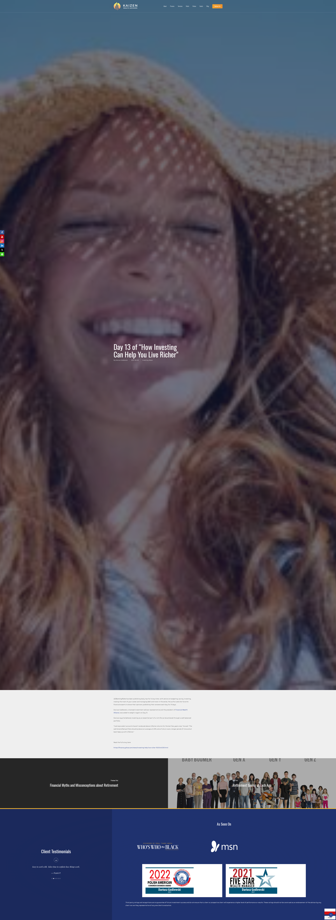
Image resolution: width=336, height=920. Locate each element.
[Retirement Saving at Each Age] (252, 783)
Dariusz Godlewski (122, 360)
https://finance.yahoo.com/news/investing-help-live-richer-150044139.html (141, 747)
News (151, 360)
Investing (145, 360)
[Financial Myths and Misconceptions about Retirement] (84, 783)
